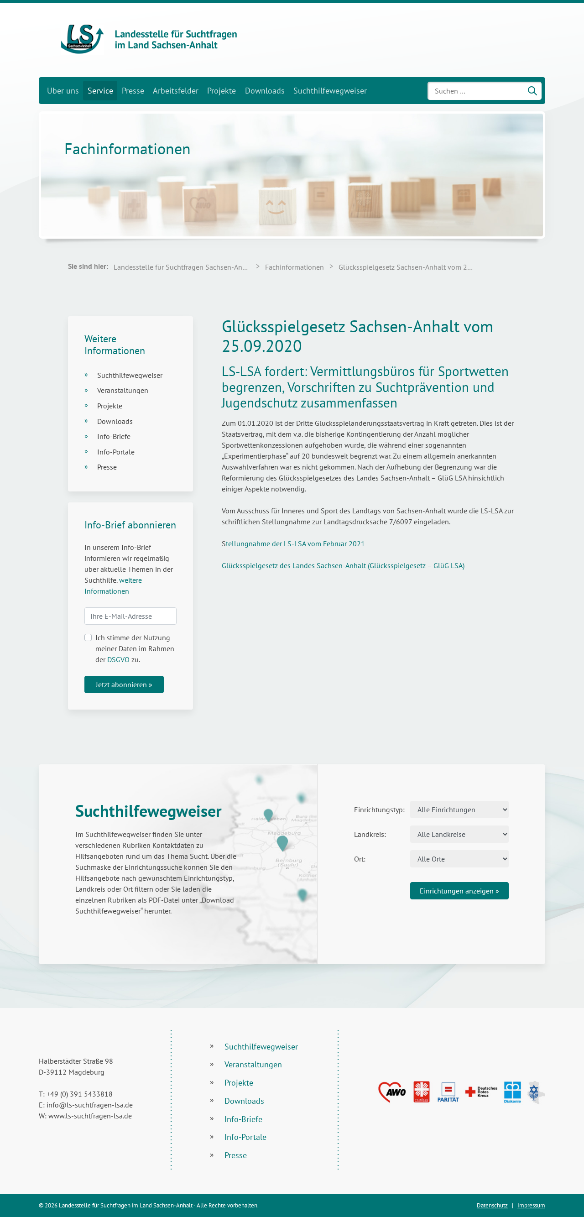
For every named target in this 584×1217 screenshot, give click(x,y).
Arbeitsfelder (175, 90)
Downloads (265, 90)
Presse (133, 90)
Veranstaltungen (122, 390)
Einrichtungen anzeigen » (459, 890)
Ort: (359, 858)
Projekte (221, 90)
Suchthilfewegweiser (330, 90)
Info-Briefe (113, 436)
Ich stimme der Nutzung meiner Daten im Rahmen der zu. (134, 648)
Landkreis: (370, 834)
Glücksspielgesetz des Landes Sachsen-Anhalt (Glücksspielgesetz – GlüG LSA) (343, 565)
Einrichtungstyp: (378, 809)
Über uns (63, 90)
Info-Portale (116, 451)
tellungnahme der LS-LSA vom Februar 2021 (295, 543)
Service (100, 90)
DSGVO (118, 659)
